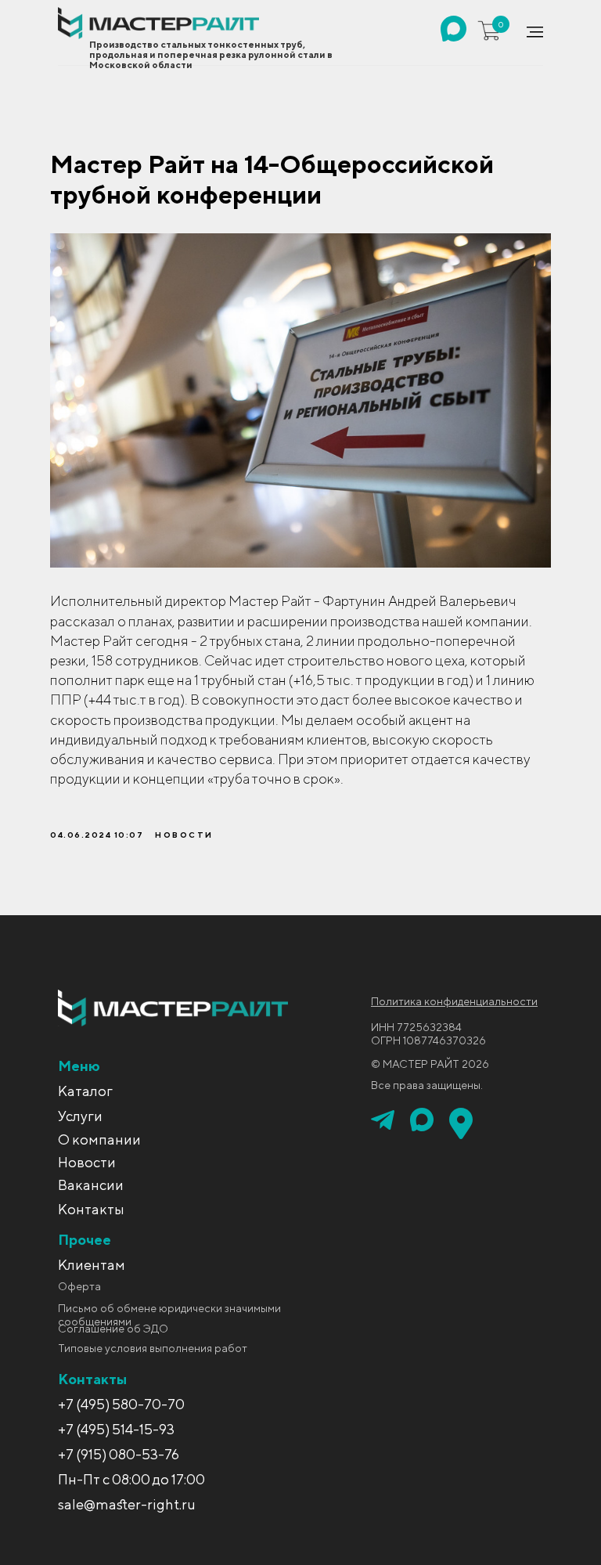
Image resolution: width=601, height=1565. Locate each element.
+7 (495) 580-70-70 (121, 1404)
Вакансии (91, 1185)
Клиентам (91, 1265)
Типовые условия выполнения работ (152, 1348)
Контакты (91, 1209)
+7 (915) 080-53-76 (118, 1454)
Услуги (80, 1116)
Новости (87, 1162)
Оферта (79, 1286)
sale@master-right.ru (127, 1504)
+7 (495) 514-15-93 (116, 1429)
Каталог (85, 1091)
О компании (99, 1139)
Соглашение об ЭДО (113, 1328)
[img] (453, 28)
